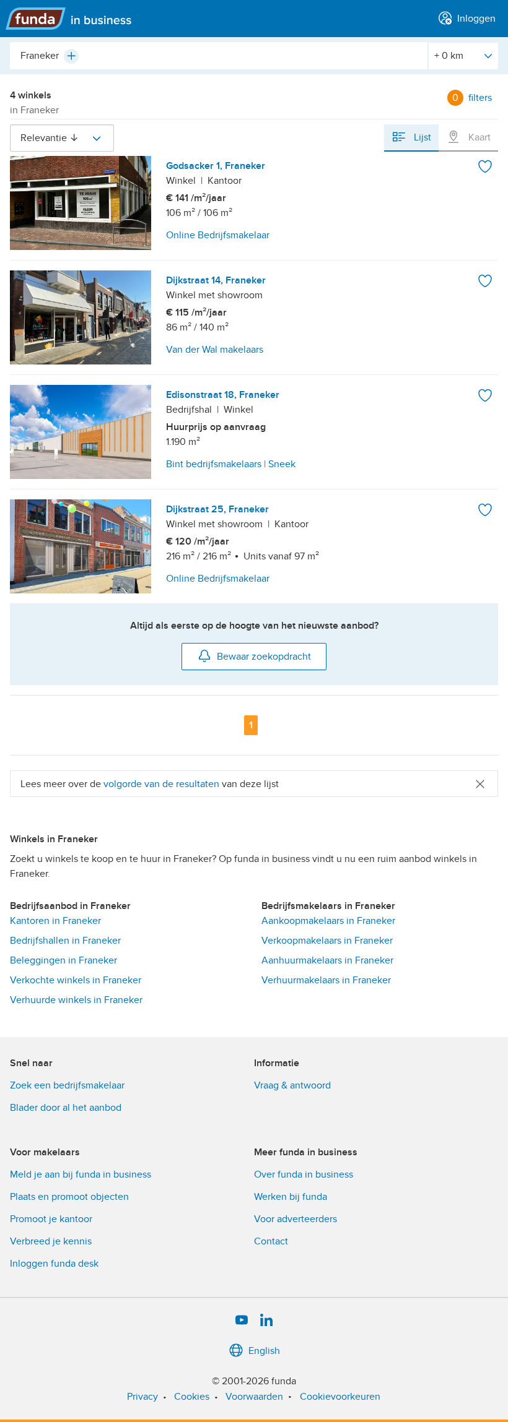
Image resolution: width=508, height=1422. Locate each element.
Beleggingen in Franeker (63, 960)
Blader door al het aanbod (65, 1107)
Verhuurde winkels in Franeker (76, 1000)
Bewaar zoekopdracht (264, 656)
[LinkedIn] (266, 1320)
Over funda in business (303, 1174)
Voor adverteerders (295, 1219)
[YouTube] (242, 1320)
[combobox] (218, 55)
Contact (271, 1241)
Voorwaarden (254, 1396)
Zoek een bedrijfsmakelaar (67, 1085)
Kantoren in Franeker (55, 921)
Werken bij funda (290, 1197)
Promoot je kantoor (51, 1219)
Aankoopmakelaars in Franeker (328, 921)
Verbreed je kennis (51, 1241)
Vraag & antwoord (292, 1085)
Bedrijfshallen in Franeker (65, 940)
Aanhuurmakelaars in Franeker (327, 960)
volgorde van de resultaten (161, 784)
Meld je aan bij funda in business (80, 1174)
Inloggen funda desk (54, 1263)
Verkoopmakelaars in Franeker (327, 940)
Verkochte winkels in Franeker (75, 980)
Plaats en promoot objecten (69, 1197)
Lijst (421, 137)
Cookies (191, 1396)
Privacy (142, 1396)
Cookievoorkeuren (340, 1396)
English (264, 1351)
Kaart (478, 137)
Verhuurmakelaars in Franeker (326, 980)
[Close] (480, 783)
